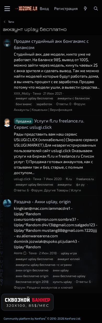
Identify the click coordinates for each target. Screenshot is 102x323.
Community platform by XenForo (42, 318)
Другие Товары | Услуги (62, 190)
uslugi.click (22, 179)
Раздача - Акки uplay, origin (42, 201)
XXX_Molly (22, 93)
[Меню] (7, 8)
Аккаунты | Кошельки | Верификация (43, 109)
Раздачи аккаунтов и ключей (50, 287)
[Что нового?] (85, 8)
